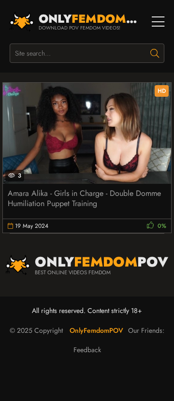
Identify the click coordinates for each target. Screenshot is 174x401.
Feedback (87, 350)
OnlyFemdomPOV (96, 330)
